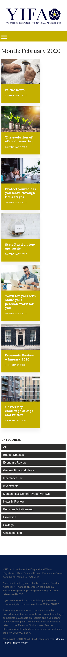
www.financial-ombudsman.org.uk (25, 629)
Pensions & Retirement (18, 509)
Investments (10, 485)
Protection (9, 517)
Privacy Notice (20, 642)
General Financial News (18, 470)
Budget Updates (13, 454)
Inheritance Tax (13, 478)
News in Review (13, 501)
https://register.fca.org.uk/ (37, 590)
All (5, 446)
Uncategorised (12, 532)
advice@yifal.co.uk (16, 604)
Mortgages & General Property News (26, 493)
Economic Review (14, 462)
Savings (8, 524)
